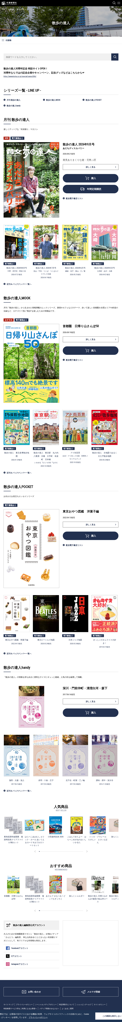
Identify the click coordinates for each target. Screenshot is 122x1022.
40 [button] (78, 910)
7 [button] (43, 851)
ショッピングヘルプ (84, 1004)
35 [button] (64, 851)
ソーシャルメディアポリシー (46, 1004)
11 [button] (46, 851)
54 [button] (78, 851)
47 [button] (73, 851)
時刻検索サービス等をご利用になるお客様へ (20, 1009)
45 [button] (71, 851)
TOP (3, 9)
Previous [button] (35, 851)
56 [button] (79, 851)
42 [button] (69, 851)
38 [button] (66, 851)
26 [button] (57, 851)
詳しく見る (90, 167)
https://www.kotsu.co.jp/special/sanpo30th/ (20, 76)
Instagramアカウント (19, 964)
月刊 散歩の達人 (13, 100)
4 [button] (41, 851)
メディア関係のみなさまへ (49, 1009)
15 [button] (49, 851)
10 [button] (48, 910)
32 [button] (70, 910)
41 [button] (68, 851)
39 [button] (67, 851)
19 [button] (52, 851)
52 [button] (76, 851)
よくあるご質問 (67, 1009)
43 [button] (70, 851)
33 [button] (62, 851)
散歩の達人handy (13, 106)
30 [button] (60, 851)
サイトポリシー (100, 1004)
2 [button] (40, 910)
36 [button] (74, 910)
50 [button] (75, 851)
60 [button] (82, 851)
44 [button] (82, 910)
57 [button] (80, 851)
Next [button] (87, 851)
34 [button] (63, 851)
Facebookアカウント (19, 948)
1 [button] (39, 851)
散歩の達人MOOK (53, 100)
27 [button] (58, 851)
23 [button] (55, 851)
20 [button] (53, 851)
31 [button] (61, 851)
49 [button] (74, 851)
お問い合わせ (34, 991)
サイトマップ (9, 1004)
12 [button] (47, 851)
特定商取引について (66, 1004)
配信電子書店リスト (74, 198)
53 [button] (77, 851)
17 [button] (55, 910)
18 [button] (51, 851)
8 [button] (44, 851)
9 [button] (45, 851)
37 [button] (65, 851)
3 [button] (40, 851)
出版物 (11, 9)
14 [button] (48, 851)
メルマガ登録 (93, 991)
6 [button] (44, 910)
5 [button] (42, 851)
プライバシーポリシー (24, 1004)
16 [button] (50, 851)
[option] (13, 830)
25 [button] (63, 910)
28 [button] (66, 910)
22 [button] (54, 851)
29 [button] (67, 910)
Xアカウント (16, 956)
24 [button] (56, 851)
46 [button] (72, 851)
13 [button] (51, 910)
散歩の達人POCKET (94, 100)
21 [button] (59, 910)
